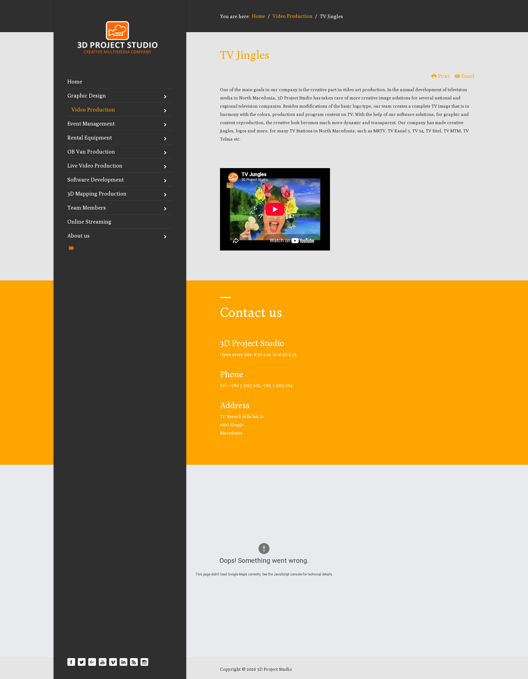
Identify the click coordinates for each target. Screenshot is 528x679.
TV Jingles (245, 54)
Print (444, 76)
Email (467, 76)
